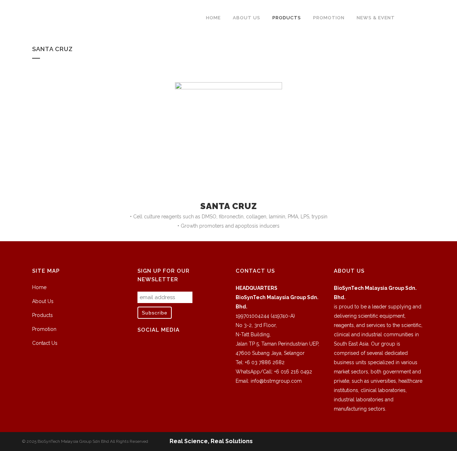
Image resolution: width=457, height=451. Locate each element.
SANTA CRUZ (228, 206)
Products (42, 315)
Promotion (44, 329)
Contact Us (44, 343)
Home (39, 287)
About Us (43, 301)
